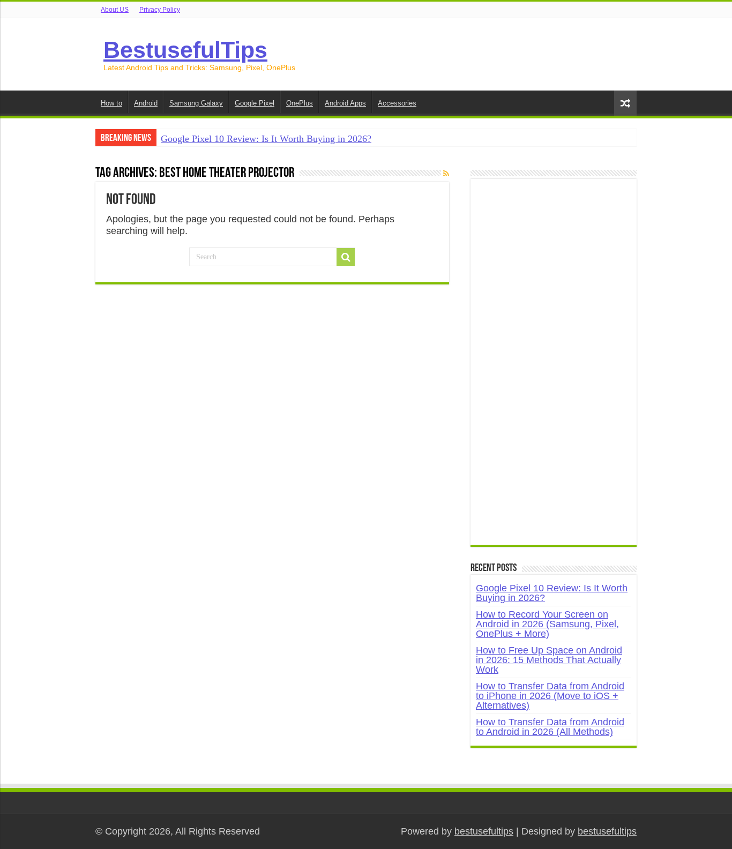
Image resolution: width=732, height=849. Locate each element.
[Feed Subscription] (446, 173)
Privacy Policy (159, 9)
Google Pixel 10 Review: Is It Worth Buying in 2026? (266, 138)
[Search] (346, 257)
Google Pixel (254, 103)
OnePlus (299, 103)
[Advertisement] (553, 367)
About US (115, 9)
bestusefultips (483, 831)
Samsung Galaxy (196, 103)
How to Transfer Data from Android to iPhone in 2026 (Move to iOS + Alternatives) (550, 696)
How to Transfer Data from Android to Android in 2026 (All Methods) (550, 727)
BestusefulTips (185, 50)
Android (146, 103)
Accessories (397, 103)
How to (111, 103)
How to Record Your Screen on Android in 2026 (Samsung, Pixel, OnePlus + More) (547, 624)
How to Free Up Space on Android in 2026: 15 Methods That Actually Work (549, 660)
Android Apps (345, 103)
